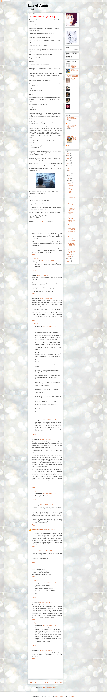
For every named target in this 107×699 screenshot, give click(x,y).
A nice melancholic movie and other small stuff (71, 196)
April (69, 180)
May (69, 178)
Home (46, 682)
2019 (68, 160)
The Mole (69, 130)
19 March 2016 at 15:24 (49, 625)
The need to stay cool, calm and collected (71, 237)
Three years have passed (71, 252)
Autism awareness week (74, 70)
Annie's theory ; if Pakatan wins (74, 87)
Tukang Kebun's (70, 136)
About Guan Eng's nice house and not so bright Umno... (71, 200)
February (70, 254)
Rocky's (69, 123)
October (70, 170)
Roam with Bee (70, 117)
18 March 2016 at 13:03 (45, 439)
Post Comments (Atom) (49, 687)
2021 (68, 157)
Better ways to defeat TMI (71, 218)
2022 (68, 155)
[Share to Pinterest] (52, 221)
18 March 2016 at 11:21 (45, 231)
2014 (68, 260)
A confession (70, 185)
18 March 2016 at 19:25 (49, 583)
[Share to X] (49, 221)
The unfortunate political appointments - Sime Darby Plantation (74, 65)
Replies (36, 258)
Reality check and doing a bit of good (71, 225)
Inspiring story (71, 183)
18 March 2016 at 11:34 (47, 260)
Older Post (58, 682)
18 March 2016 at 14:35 (49, 326)
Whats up (69, 146)
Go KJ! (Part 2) (71, 186)
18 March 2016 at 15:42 (46, 505)
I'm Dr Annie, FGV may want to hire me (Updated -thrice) (72, 76)
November (70, 168)
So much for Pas (71, 231)
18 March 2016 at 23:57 (49, 420)
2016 (68, 165)
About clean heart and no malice (71, 247)
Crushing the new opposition (72, 110)
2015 (68, 258)
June (69, 177)
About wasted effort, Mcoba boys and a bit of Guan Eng (74, 94)
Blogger (73, 696)
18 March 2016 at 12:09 (42, 275)
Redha (69, 249)
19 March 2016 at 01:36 (45, 602)
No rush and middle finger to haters (71, 234)
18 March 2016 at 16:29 (45, 551)
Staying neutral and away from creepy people (71, 244)
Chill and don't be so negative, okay (71, 209)
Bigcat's (69, 145)
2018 (68, 162)
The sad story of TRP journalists (71, 229)
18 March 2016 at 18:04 (45, 567)
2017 (68, 163)
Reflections (70, 223)
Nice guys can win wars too (71, 221)
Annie (37, 260)
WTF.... (68, 84)
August (69, 173)
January (70, 256)
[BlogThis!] (48, 221)
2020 (68, 158)
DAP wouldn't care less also (71, 189)
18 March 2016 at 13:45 (49, 493)
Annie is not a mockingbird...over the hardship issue (71, 205)
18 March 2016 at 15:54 (48, 529)
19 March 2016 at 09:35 (45, 650)
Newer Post (32, 682)
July (69, 175)
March (69, 182)
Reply (33, 254)
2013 (68, 261)
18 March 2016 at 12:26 (45, 298)
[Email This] (47, 221)
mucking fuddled (37, 529)
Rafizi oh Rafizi (74, 98)
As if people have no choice (74, 105)
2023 (68, 153)
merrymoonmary (58, 696)
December (70, 166)
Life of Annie (38, 5)
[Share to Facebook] (50, 221)
